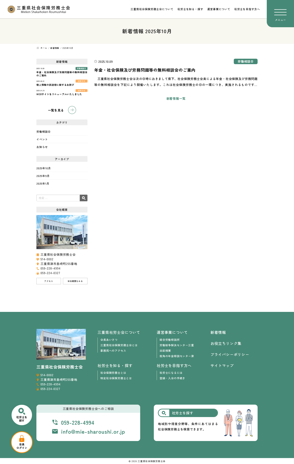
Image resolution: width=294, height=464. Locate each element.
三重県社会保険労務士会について (151, 9)
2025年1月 (42, 183)
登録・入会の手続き (172, 378)
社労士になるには (171, 373)
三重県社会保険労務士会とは (118, 345)
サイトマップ (222, 365)
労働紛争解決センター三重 (177, 345)
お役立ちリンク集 (225, 343)
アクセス (48, 281)
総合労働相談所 (170, 340)
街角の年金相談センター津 (177, 356)
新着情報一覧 (176, 98)
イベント (42, 139)
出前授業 (165, 350)
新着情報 (218, 332)
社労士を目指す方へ (247, 9)
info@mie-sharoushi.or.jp (93, 431)
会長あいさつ (109, 340)
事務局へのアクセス (113, 350)
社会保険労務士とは (113, 373)
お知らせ (42, 147)
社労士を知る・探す (190, 9)
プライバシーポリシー (229, 354)
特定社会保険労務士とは (116, 378)
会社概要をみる (75, 281)
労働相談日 (43, 131)
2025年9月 (43, 176)
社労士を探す (21, 418)
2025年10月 (43, 168)
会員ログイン (21, 446)
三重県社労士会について (118, 332)
